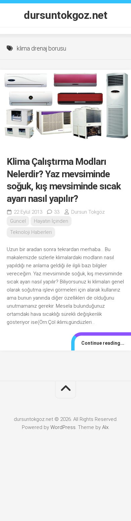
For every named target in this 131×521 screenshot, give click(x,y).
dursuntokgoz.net (65, 15)
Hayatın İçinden (51, 221)
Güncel (18, 221)
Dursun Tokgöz (88, 212)
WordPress (63, 427)
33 (56, 212)
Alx (105, 427)
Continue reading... (102, 343)
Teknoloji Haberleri (31, 232)
